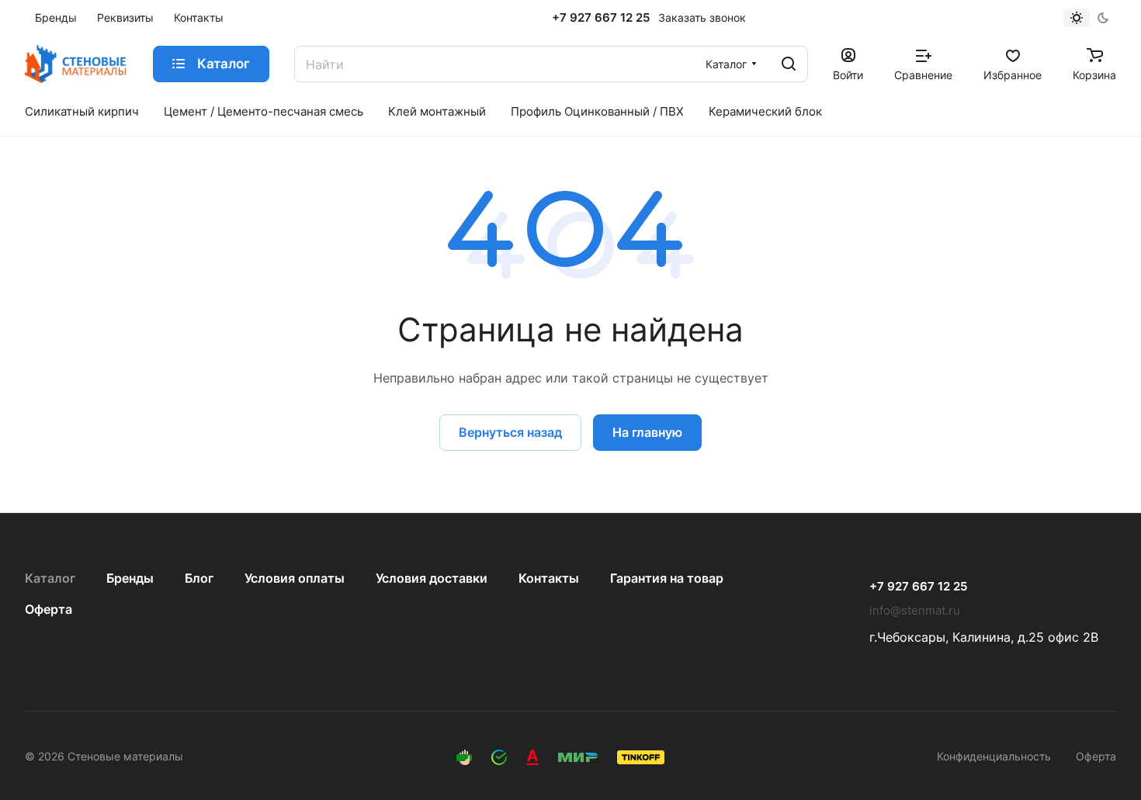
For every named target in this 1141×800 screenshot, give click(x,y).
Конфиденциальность (994, 756)
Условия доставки (431, 578)
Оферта (48, 609)
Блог (199, 578)
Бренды (130, 578)
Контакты (548, 578)
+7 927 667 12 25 (601, 18)
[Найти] (788, 64)
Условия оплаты (294, 578)
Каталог (50, 578)
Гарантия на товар (666, 578)
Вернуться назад (510, 432)
